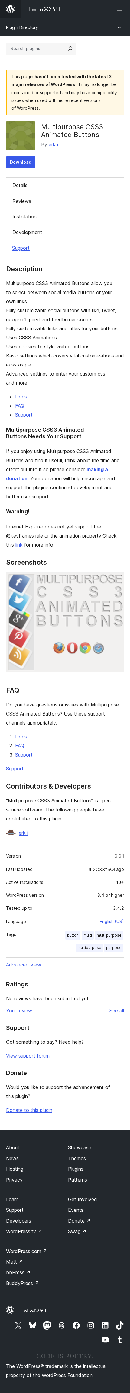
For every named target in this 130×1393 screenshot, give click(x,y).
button (73, 935)
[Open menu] (120, 9)
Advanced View (23, 965)
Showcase (79, 1147)
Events (75, 1210)
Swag (77, 1231)
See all (116, 1010)
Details (20, 185)
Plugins (75, 1169)
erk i (53, 144)
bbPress (18, 1272)
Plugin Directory (22, 27)
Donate (79, 1221)
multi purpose (109, 935)
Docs (21, 397)
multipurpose (89, 947)
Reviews (21, 201)
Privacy (14, 1180)
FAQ (19, 406)
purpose (114, 947)
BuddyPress (22, 1283)
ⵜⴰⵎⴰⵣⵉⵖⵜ (33, 1310)
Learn (12, 1199)
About (12, 1147)
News (12, 1158)
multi (87, 935)
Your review (19, 1010)
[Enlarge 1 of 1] (116, 580)
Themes (77, 1158)
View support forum (28, 1056)
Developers (18, 1221)
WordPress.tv (24, 1231)
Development (27, 232)
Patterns (77, 1180)
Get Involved (82, 1199)
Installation (24, 217)
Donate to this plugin (29, 1110)
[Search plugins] (70, 49)
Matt (14, 1262)
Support (21, 248)
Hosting (14, 1169)
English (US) (112, 921)
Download (20, 162)
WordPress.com (26, 1251)
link (19, 545)
